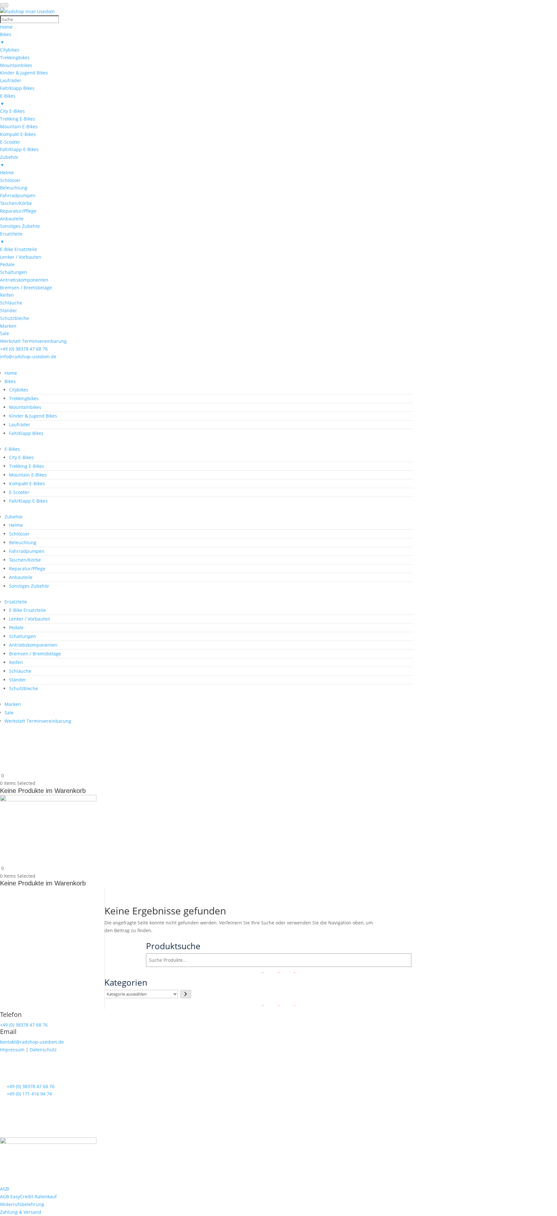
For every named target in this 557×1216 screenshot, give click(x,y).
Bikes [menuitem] (5, 38)
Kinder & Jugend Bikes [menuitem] (24, 73)
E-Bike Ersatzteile (27, 610)
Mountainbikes (25, 407)
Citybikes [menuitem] (9, 50)
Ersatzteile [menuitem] (11, 238)
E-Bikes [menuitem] (7, 100)
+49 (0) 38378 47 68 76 (24, 349)
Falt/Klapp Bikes (26, 433)
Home (11, 373)
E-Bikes (12, 449)
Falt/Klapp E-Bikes (28, 501)
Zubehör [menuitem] (9, 161)
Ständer (17, 680)
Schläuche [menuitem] (11, 303)
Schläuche (20, 671)
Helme (16, 525)
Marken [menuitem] (8, 326)
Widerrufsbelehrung (22, 1204)
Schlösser (19, 534)
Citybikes (18, 390)
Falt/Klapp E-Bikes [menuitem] (19, 149)
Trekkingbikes (24, 398)
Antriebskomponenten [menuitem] (24, 280)
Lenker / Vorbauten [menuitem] (20, 257)
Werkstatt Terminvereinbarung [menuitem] (33, 341)
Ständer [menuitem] (8, 310)
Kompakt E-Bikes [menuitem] (18, 134)
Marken (13, 704)
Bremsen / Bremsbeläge (35, 654)
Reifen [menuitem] (7, 295)
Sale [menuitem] (4, 333)
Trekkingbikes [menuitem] (15, 57)
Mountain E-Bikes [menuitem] (19, 126)
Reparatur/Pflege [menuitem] (18, 211)
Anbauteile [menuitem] (12, 219)
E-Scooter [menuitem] (10, 142)
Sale (9, 712)
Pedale (16, 627)
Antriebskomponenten (33, 645)
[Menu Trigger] (4, 5)
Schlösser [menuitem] (10, 180)
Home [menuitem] (6, 27)
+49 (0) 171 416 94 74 (29, 1094)
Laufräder (19, 424)
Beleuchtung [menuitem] (13, 188)
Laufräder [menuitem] (10, 80)
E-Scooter (19, 492)
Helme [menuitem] (7, 172)
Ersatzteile (16, 602)
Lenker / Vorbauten (29, 619)
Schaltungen (22, 636)
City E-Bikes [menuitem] (12, 111)
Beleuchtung (22, 542)
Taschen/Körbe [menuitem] (16, 203)
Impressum (12, 1050)
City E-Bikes (21, 457)
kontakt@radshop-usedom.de (32, 1042)
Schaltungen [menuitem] (13, 272)
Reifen (16, 662)
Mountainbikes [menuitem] (16, 65)
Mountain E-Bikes (28, 475)
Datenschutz (43, 1050)
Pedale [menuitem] (7, 264)
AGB (4, 1189)
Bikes (10, 381)
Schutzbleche (23, 688)
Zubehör (14, 517)
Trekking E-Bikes (26, 466)
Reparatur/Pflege (27, 568)
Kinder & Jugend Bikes (33, 416)
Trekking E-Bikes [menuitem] (17, 119)
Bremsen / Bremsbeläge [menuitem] (26, 288)
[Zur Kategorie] (185, 994)
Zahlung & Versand (20, 1212)
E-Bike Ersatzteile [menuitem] (18, 249)
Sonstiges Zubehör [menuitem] (20, 226)
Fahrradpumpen (26, 551)
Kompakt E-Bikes (27, 483)
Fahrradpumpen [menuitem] (17, 195)
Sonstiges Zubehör (29, 586)
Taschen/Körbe (25, 560)
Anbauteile (21, 577)
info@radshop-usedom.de (28, 356)
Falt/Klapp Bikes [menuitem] (17, 88)
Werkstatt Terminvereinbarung (38, 721)
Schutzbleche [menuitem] (14, 318)
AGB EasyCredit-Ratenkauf (28, 1196)
